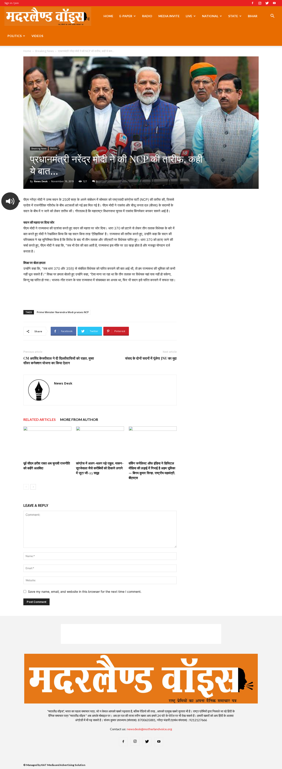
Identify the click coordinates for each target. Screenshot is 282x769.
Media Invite (169, 16)
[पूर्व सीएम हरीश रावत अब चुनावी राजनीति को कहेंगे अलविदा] (47, 442)
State (233, 16)
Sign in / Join (11, 3)
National (210, 16)
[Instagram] (259, 3)
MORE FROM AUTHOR (79, 419)
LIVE (189, 16)
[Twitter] (267, 3)
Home (108, 16)
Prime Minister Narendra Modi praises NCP (63, 312)
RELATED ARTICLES (39, 419)
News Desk (41, 181)
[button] (272, 16)
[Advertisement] (100, 295)
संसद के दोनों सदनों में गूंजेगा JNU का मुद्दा (151, 358)
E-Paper (125, 16)
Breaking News (44, 51)
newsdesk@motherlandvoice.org (149, 729)
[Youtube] (274, 3)
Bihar (252, 16)
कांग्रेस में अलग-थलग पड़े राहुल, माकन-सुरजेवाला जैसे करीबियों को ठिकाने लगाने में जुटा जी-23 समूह (100, 468)
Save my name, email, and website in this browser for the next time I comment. (84, 591)
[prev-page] (26, 487)
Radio (147, 16)
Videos (37, 36)
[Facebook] (252, 3)
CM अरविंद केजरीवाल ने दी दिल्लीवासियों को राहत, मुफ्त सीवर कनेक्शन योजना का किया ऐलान (58, 360)
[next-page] (33, 487)
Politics (14, 36)
